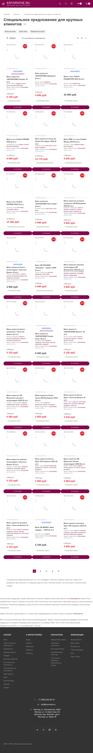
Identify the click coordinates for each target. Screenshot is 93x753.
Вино (5, 640)
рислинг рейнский (17, 85)
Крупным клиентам (11, 659)
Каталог (7, 635)
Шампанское (8, 649)
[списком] (81, 38)
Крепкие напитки (10, 652)
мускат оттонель (77, 338)
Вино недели (8, 674)
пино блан (48, 145)
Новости (29, 643)
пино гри (74, 405)
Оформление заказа (58, 640)
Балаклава (24, 87)
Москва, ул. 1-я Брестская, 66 (47, 712)
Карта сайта (75, 656)
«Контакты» (78, 614)
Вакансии (29, 650)
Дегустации (75, 643)
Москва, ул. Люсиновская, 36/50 (47, 709)
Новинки (7, 684)
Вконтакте (37, 729)
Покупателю (57, 635)
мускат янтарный (21, 404)
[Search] (66, 4)
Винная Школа (76, 640)
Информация (77, 635)
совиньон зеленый (13, 278)
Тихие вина (23, 31)
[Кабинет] (71, 4)
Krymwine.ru (75, 598)
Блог (72, 653)
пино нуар (48, 208)
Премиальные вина (38, 31)
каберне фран (79, 144)
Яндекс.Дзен (49, 729)
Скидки (6, 687)
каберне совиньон (70, 209)
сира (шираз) (68, 146)
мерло (16, 209)
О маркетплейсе (34, 635)
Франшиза (29, 646)
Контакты (29, 653)
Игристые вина (10, 31)
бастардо (20, 207)
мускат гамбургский (70, 275)
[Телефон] (60, 4)
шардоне (18, 83)
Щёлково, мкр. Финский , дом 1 (47, 714)
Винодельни (75, 646)
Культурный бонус (57, 649)
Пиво (5, 677)
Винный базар (9, 681)
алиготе (80, 208)
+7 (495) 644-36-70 (46, 700)
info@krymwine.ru (48, 704)
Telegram (43, 729)
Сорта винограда (77, 650)
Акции (28, 640)
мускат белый (24, 144)
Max (55, 729)
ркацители (76, 83)
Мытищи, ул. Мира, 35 (47, 717)
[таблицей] (85, 38)
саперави (10, 209)
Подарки (7, 656)
